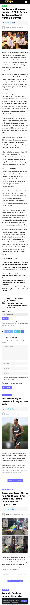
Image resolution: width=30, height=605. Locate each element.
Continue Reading (15, 481)
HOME (10, 489)
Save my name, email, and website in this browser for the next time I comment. (16, 378)
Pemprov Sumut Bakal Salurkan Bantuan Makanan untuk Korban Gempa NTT (14, 275)
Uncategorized (6, 395)
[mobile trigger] (3, 2)
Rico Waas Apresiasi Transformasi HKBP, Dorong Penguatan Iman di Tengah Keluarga (15, 288)
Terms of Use (15, 602)
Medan (4, 5)
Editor (7, 27)
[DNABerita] (9, 2)
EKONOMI (4, 489)
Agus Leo (8, 514)
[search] (18, 2)
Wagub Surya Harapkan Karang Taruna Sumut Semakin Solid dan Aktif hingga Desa (15, 269)
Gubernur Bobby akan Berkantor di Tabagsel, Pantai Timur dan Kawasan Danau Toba (13, 282)
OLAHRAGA (5, 589)
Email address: (6, 311)
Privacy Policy (6, 602)
